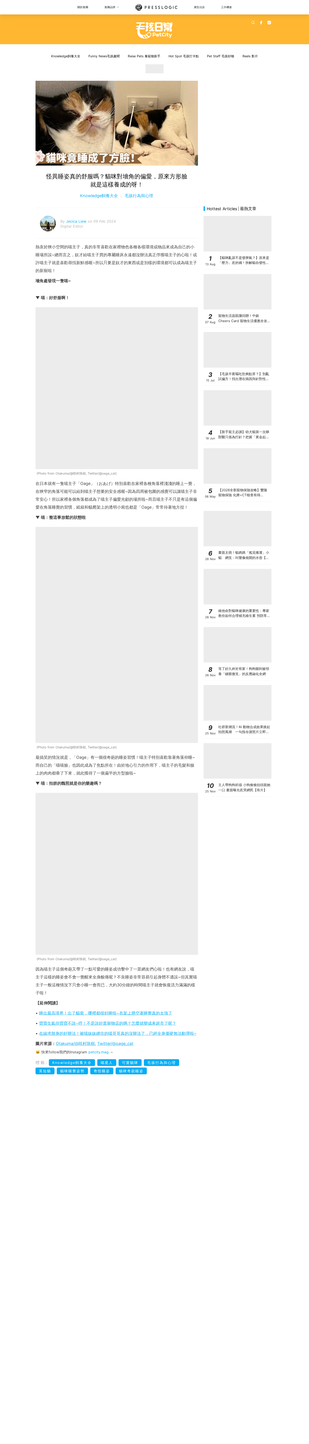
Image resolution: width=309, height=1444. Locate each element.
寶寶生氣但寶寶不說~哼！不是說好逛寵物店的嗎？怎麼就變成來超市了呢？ (107, 1023)
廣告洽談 (199, 7)
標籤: (42, 1062)
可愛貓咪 (130, 1062)
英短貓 (45, 1071)
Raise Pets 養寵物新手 (144, 56)
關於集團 (82, 7)
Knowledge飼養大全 (65, 56)
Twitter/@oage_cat (115, 1043)
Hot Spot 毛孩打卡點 (184, 56)
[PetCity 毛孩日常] (154, 30)
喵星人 (107, 1062)
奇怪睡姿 (102, 1071)
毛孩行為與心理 (138, 195)
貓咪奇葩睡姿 (131, 1071)
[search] (253, 23)
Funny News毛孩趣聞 (104, 56)
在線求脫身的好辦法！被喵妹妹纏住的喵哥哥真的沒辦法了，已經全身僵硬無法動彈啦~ (118, 1033)
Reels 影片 (250, 56)
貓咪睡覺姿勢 (72, 1071)
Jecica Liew (77, 221)
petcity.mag (98, 1052)
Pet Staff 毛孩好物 (220, 56)
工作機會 (226, 7)
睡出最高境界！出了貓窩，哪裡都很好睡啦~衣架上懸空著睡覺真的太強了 (105, 1013)
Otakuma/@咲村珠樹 (75, 1043)
